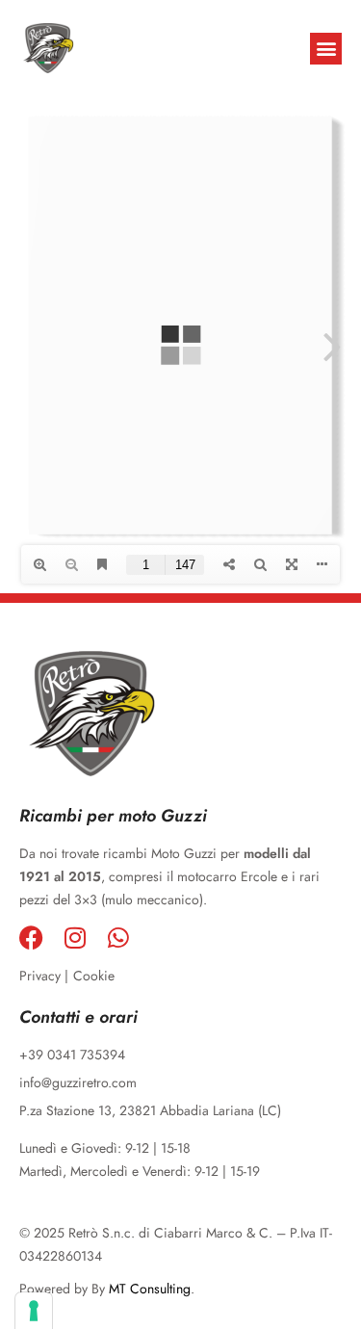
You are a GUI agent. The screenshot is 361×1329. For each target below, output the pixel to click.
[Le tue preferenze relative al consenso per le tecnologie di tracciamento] (33, 1310)
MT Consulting (150, 1288)
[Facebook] (31, 937)
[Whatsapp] (118, 937)
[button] (326, 49)
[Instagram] (75, 937)
